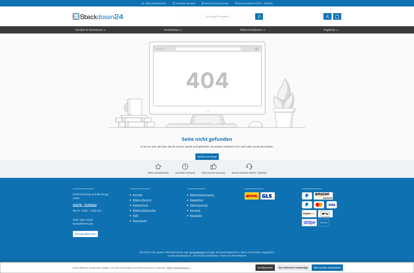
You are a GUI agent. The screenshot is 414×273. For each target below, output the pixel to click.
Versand (195, 210)
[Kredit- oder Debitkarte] (325, 204)
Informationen (140, 186)
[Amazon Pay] (323, 196)
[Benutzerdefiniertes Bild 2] (268, 196)
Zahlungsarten (199, 205)
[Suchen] (259, 16)
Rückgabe (196, 215)
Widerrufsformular (144, 210)
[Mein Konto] (327, 16)
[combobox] (218, 16)
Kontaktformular (83, 223)
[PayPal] (307, 196)
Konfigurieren (265, 267)
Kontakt (137, 195)
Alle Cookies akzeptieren (327, 267)
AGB (135, 215)
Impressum (140, 221)
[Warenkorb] (337, 16)
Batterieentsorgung (202, 195)
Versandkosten (197, 252)
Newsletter (196, 200)
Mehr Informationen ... (179, 267)
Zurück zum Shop (207, 156)
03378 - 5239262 (85, 205)
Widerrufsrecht (142, 200)
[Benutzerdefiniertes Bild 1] (252, 196)
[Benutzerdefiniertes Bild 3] (309, 222)
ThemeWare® (238, 255)
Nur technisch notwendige (293, 267)
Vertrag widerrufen (85, 233)
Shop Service (196, 186)
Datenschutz (140, 205)
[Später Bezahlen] (307, 204)
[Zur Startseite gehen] (98, 16)
